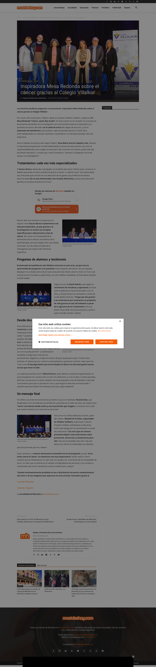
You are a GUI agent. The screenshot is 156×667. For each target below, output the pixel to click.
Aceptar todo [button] (106, 342)
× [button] (120, 321)
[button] (78, 335)
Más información (104, 331)
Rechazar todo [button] (82, 342)
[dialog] (78, 333)
